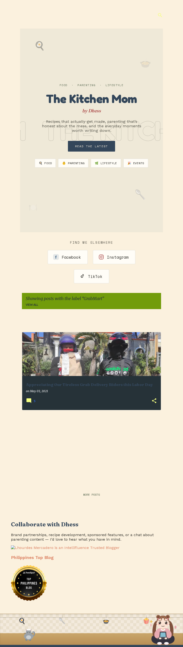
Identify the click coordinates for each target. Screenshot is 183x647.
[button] (154, 401)
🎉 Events (135, 163)
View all (32, 304)
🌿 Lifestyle (106, 163)
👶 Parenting (73, 163)
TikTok (95, 276)
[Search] (160, 15)
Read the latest (91, 146)
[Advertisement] (91, 447)
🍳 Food (45, 163)
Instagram (117, 257)
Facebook (71, 257)
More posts (91, 495)
